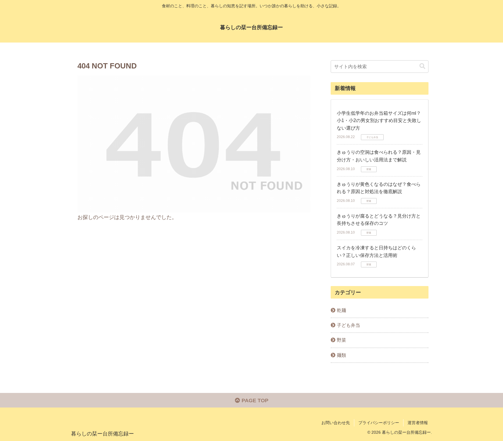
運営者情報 (418, 422)
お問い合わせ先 (335, 422)
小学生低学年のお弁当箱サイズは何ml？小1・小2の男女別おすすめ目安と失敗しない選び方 (379, 120)
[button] (422, 66)
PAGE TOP (254, 400)
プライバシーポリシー (378, 422)
